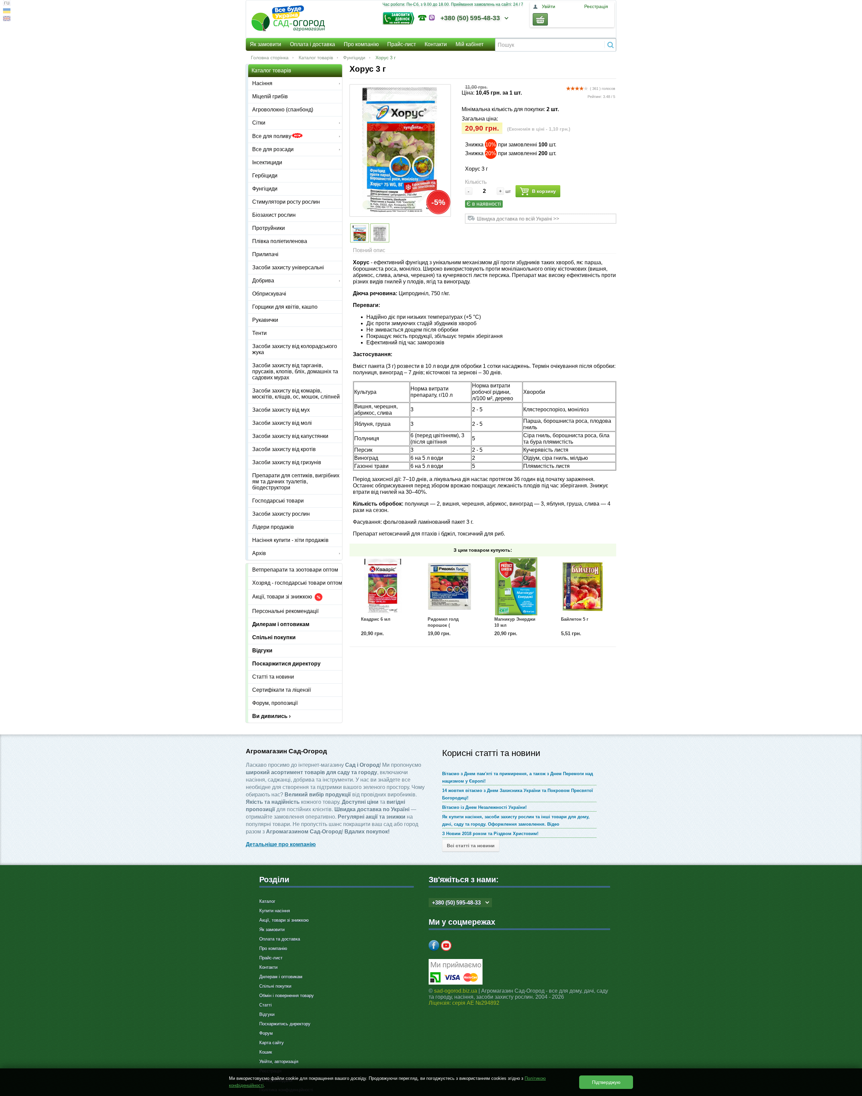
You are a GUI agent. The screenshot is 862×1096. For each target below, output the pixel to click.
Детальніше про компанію (281, 844)
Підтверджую (606, 1082)
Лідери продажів (273, 527)
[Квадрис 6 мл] (383, 586)
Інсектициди (267, 162)
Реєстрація (596, 6)
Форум (266, 1033)
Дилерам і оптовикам (280, 624)
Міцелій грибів (270, 96)
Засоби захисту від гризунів (286, 462)
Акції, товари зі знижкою (282, 597)
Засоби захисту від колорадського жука (294, 349)
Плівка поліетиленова (279, 241)
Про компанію (361, 44)
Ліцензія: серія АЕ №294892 (464, 1003)
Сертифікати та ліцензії (281, 690)
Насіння (262, 83)
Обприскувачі (269, 294)
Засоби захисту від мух (281, 410)
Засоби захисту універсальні (288, 267)
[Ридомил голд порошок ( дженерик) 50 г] (449, 586)
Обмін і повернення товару (286, 995)
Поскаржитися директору (286, 663)
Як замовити (265, 44)
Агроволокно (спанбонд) (282, 109)
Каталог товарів (316, 57)
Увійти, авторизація (278, 1061)
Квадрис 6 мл (375, 619)
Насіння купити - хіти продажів (290, 540)
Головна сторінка (270, 57)
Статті (265, 1004)
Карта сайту (271, 1042)
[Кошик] (540, 19)
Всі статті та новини (471, 845)
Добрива (263, 280)
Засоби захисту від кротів (284, 449)
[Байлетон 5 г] (583, 586)
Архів (259, 553)
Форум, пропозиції (275, 703)
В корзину (544, 191)
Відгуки (262, 650)
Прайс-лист (401, 44)
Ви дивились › (271, 716)
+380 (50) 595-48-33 (470, 18)
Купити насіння (274, 910)
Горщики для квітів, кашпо (285, 307)
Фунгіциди (354, 57)
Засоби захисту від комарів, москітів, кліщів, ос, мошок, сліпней (296, 394)
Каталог (267, 901)
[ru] (6, 4)
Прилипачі (265, 254)
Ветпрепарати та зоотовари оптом (295, 570)
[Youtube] (446, 945)
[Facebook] (434, 945)
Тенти (259, 333)
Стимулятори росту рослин (286, 202)
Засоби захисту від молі (282, 423)
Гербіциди (264, 175)
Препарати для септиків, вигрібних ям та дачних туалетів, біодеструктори (295, 481)
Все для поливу (271, 136)
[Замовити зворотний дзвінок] (400, 17)
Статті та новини (273, 677)
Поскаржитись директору (284, 1023)
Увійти (548, 6)
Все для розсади (273, 149)
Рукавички (265, 320)
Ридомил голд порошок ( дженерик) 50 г (443, 625)
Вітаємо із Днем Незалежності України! (484, 807)
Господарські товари (278, 501)
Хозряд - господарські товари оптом (297, 583)
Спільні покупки (274, 637)
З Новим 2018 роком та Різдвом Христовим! (490, 833)
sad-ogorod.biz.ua (455, 991)
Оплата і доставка (312, 44)
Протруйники (268, 228)
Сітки (258, 123)
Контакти (436, 44)
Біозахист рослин (274, 215)
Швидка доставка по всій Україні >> (518, 218)
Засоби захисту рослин (281, 514)
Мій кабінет (470, 44)
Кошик (265, 1052)
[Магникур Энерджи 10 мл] (516, 586)
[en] (6, 19)
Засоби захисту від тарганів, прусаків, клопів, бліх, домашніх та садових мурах (295, 371)
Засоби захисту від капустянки (290, 436)
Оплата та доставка (279, 938)
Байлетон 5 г (574, 619)
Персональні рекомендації (285, 611)
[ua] (6, 11)
